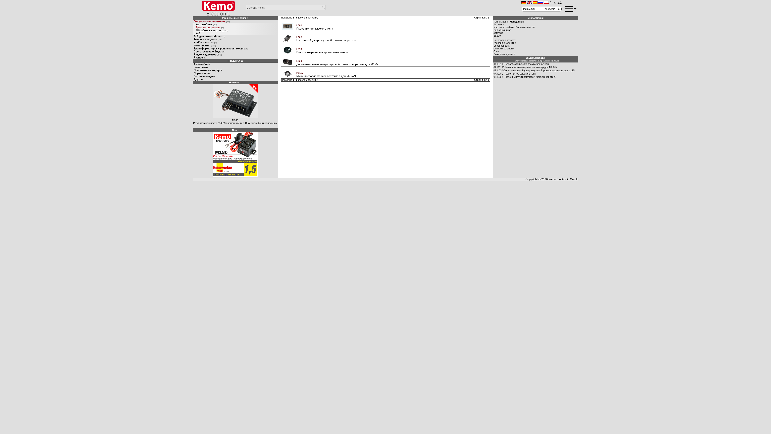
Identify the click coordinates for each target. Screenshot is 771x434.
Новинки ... (235, 82)
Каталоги (499, 24)
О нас (497, 51)
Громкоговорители (210, 27)
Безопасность (502, 45)
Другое (198, 79)
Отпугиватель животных (212, 21)
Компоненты (205, 45)
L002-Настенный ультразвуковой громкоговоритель (526, 77)
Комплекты (201, 67)
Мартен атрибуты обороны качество (514, 27)
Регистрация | (509, 21)
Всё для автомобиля (209, 36)
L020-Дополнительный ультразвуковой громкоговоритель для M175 (536, 70)
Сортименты (202, 73)
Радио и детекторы (208, 54)
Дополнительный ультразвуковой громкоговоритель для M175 (337, 64)
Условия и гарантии (505, 43)
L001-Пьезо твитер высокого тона (516, 73)
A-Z (198, 33)
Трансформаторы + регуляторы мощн (221, 48)
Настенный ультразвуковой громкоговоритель (326, 40)
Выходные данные (504, 54)
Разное (200, 57)
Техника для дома (207, 39)
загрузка (498, 33)
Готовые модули (204, 76)
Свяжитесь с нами (504, 48)
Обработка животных (212, 30)
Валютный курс (502, 30)
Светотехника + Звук (209, 51)
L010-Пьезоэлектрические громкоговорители (523, 64)
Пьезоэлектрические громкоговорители (322, 52)
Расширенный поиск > (235, 18)
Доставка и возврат (505, 40)
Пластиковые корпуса (208, 70)
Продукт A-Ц (235, 60)
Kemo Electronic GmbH (563, 179)
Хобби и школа (205, 42)
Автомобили (206, 24)
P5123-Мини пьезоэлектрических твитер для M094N (527, 67)
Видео (497, 35)
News (235, 130)
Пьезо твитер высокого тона (314, 28)
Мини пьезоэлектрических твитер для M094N (326, 76)
